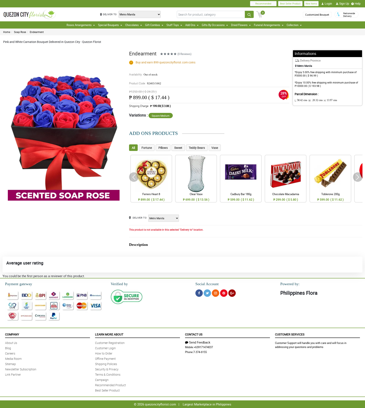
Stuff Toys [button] (172, 25)
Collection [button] (292, 25)
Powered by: (290, 284)
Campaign (102, 380)
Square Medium (161, 115)
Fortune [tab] (147, 148)
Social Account (207, 284)
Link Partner (13, 374)
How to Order (103, 353)
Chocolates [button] (132, 25)
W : (315, 100)
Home (6, 32)
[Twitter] (207, 293)
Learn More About (109, 334)
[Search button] (249, 14)
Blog (8, 348)
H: (330, 100)
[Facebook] (199, 293)
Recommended (263, 3)
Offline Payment (105, 359)
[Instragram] (215, 293)
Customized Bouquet (317, 14)
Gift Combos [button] (152, 25)
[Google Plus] (232, 293)
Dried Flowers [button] (239, 25)
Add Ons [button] (190, 25)
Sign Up (344, 3)
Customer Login (105, 348)
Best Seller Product (290, 3)
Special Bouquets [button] (108, 25)
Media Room (13, 359)
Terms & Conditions (107, 374)
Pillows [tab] (163, 148)
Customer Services (289, 334)
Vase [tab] (214, 148)
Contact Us (193, 334)
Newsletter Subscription (20, 369)
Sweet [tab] (178, 148)
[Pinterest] (223, 293)
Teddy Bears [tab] (197, 148)
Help (358, 3)
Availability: (143, 74)
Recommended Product (110, 385)
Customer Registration (110, 343)
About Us (11, 343)
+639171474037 (203, 347)
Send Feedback (199, 342)
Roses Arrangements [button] (79, 25)
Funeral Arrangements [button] (267, 25)
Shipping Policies (106, 364)
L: (301, 100)
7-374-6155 (200, 352)
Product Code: (145, 83)
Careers (10, 353)
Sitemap (10, 364)
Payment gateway (18, 284)
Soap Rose (20, 32)
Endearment (37, 32)
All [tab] (133, 148)
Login (328, 3)
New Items (311, 3)
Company (12, 334)
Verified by (119, 284)
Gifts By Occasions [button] (213, 25)
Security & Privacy (106, 369)
